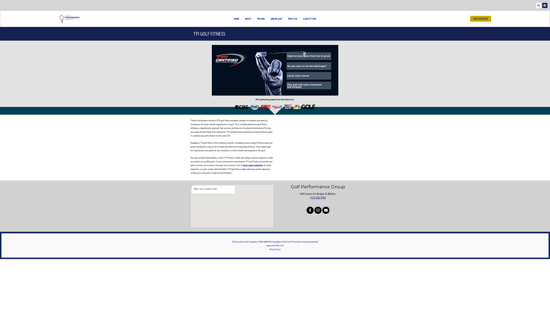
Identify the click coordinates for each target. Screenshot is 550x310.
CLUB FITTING (309, 18)
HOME (236, 18)
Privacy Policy (275, 249)
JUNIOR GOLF (276, 18)
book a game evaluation (253, 165)
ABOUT (248, 18)
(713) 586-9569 (318, 197)
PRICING (261, 18)
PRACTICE (292, 18)
